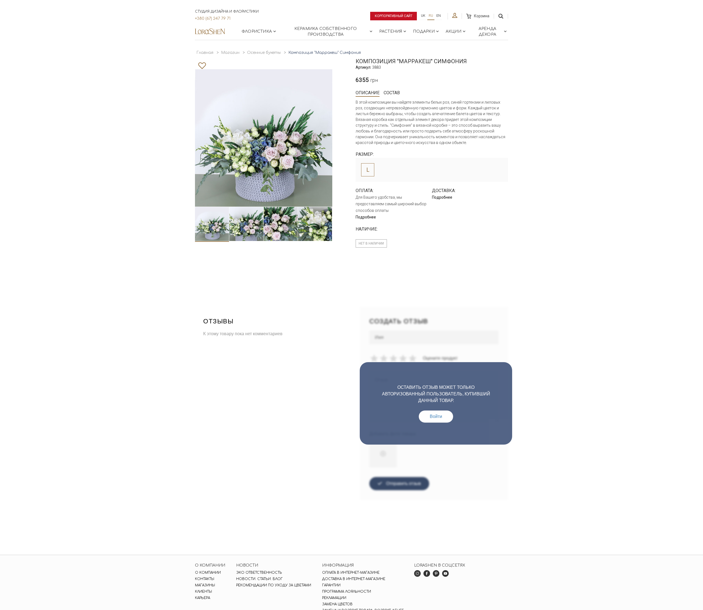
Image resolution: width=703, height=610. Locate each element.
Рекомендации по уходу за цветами (273, 585)
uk (423, 16)
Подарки (423, 31)
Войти (436, 416)
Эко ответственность (259, 573)
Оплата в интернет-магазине (351, 573)
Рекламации (334, 598)
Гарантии (331, 585)
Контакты (204, 579)
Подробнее (366, 217)
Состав (392, 92)
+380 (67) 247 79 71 (212, 18)
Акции (453, 31)
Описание (368, 92)
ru (431, 16)
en (438, 16)
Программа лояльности (346, 592)
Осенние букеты (264, 53)
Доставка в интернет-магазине (353, 579)
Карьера (202, 598)
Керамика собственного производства (325, 32)
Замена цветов (337, 604)
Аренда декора (487, 32)
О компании (208, 573)
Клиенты (203, 592)
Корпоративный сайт (393, 16)
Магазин (230, 53)
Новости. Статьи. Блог (259, 579)
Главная (204, 53)
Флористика (257, 31)
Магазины (205, 585)
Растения (390, 31)
